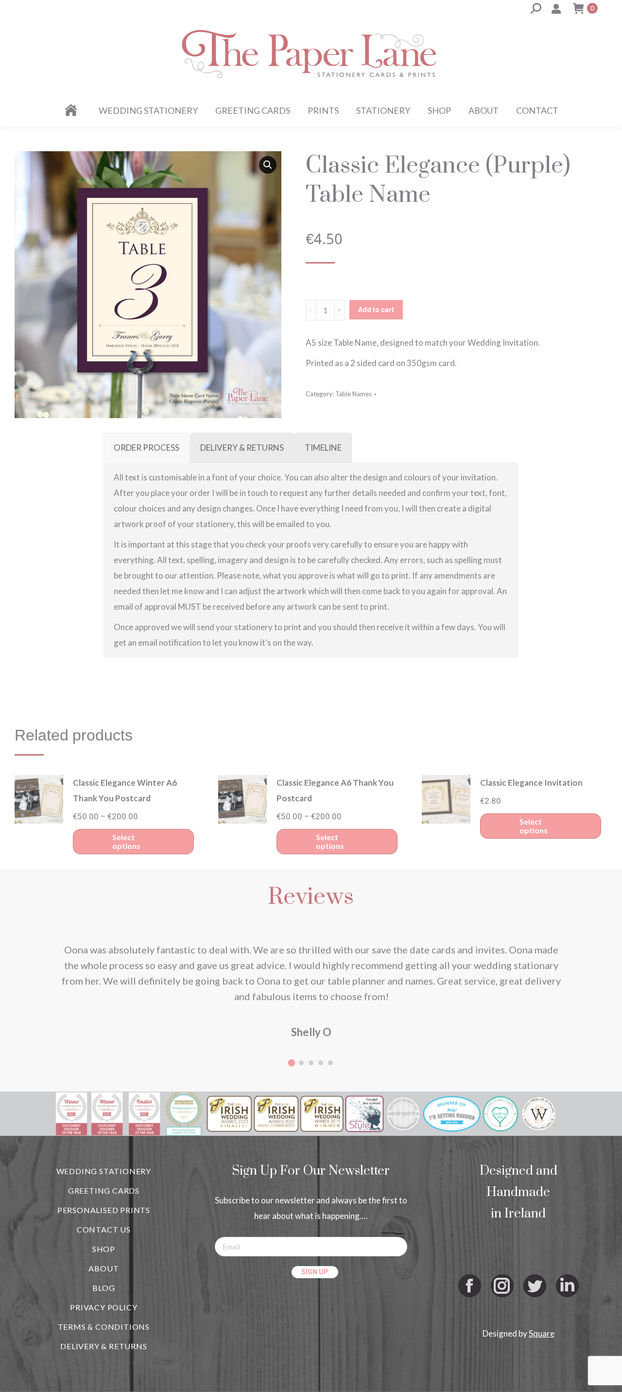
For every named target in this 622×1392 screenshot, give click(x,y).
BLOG (103, 1287)
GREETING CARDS (103, 1190)
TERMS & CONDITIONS (104, 1326)
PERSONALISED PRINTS (103, 1210)
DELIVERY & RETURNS (103, 1346)
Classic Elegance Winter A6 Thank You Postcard (125, 790)
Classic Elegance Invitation (531, 782)
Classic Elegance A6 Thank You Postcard (335, 790)
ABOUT (103, 1268)
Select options (126, 841)
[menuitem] (73, 110)
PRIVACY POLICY (103, 1307)
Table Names (353, 394)
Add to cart (376, 310)
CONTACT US (104, 1229)
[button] (267, 165)
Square (541, 1333)
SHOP (103, 1248)
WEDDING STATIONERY (103, 1171)
